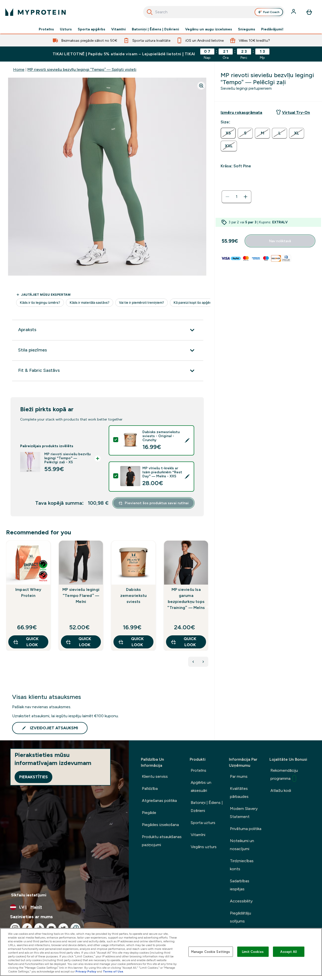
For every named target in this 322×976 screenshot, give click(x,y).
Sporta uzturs (203, 822)
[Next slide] (207, 607)
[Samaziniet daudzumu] (227, 197)
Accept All (288, 951)
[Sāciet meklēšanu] (149, 12)
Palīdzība (150, 788)
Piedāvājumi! (272, 29)
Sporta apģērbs (91, 29)
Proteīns (46, 29)
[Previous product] (193, 662)
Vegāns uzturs (204, 847)
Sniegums (246, 29)
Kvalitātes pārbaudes (239, 792)
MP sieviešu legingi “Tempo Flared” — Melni (80, 595)
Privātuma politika (245, 829)
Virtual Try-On (296, 112)
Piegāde (149, 812)
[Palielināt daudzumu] (245, 197)
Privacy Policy (85, 971)
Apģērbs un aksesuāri (201, 786)
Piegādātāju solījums (240, 917)
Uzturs (66, 29)
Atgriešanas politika (159, 800)
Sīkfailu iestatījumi (28, 895)
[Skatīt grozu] (309, 12)
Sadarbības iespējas (239, 885)
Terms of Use (113, 971)
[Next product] (203, 662)
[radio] (228, 133)
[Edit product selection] (187, 440)
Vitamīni (118, 29)
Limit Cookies (253, 951)
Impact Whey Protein (28, 592)
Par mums (239, 776)
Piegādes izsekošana (160, 825)
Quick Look (32, 642)
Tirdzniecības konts (242, 865)
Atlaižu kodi (280, 790)
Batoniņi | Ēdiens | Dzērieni (155, 29)
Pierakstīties (33, 777)
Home (18, 69)
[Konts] (294, 12)
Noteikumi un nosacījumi (242, 845)
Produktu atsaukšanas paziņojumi (162, 841)
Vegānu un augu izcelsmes (208, 29)
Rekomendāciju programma (284, 774)
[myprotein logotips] (35, 12)
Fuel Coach (271, 12)
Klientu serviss (155, 776)
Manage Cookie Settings (210, 951)
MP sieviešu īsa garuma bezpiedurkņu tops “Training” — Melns (186, 598)
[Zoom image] (201, 86)
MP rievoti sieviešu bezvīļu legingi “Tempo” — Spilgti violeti (81, 69)
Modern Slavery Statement (244, 812)
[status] (236, 197)
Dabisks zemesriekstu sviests (133, 595)
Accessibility (241, 901)
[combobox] (214, 12)
